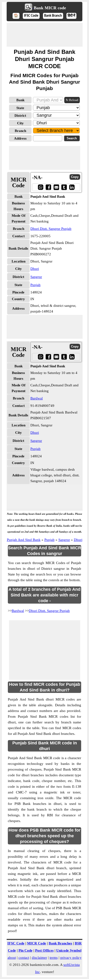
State (20, 108)
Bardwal (36, 398)
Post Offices (44, 950)
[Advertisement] (45, 35)
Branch (20, 131)
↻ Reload (72, 100)
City (20, 123)
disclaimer (39, 957)
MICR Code (36, 943)
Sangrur (36, 277)
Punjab (35, 285)
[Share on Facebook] (48, 187)
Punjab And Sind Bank (24, 540)
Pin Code (26, 950)
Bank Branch (53, 16)
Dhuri (34, 269)
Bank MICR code (50, 7)
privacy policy (71, 957)
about (12, 957)
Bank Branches (60, 943)
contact (24, 957)
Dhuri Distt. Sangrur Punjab (50, 229)
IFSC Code (31, 16)
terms (54, 957)
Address (20, 138)
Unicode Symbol (68, 950)
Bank (20, 100)
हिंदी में (71, 16)
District (20, 115)
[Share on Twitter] (64, 187)
